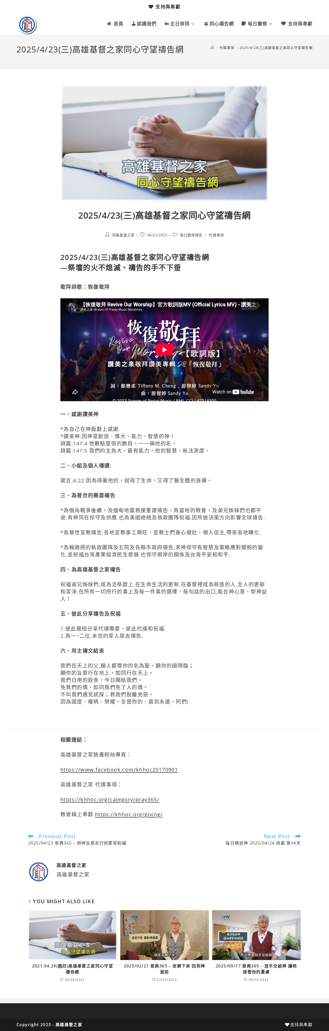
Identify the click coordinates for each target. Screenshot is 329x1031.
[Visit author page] (38, 871)
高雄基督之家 (123, 234)
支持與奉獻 (168, 7)
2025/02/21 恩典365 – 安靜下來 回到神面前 (164, 968)
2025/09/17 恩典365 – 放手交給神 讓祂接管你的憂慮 (256, 968)
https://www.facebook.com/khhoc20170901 (119, 769)
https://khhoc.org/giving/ (129, 814)
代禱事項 (216, 234)
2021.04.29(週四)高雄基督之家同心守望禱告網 (72, 968)
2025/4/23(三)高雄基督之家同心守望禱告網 (276, 47)
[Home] (212, 47)
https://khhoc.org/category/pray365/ (109, 799)
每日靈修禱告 (191, 234)
